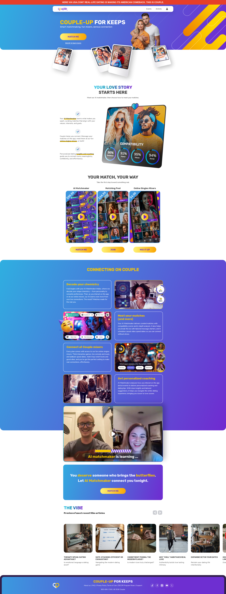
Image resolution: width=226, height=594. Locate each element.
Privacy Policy (101, 585)
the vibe (73, 507)
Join (113, 249)
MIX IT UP (145, 249)
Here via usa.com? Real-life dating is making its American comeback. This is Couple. (113, 2)
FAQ (93, 585)
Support (139, 585)
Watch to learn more (73, 43)
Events (148, 9)
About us (87, 585)
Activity (159, 9)
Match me (73, 37)
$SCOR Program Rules (126, 585)
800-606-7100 (106, 589)
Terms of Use (112, 585)
